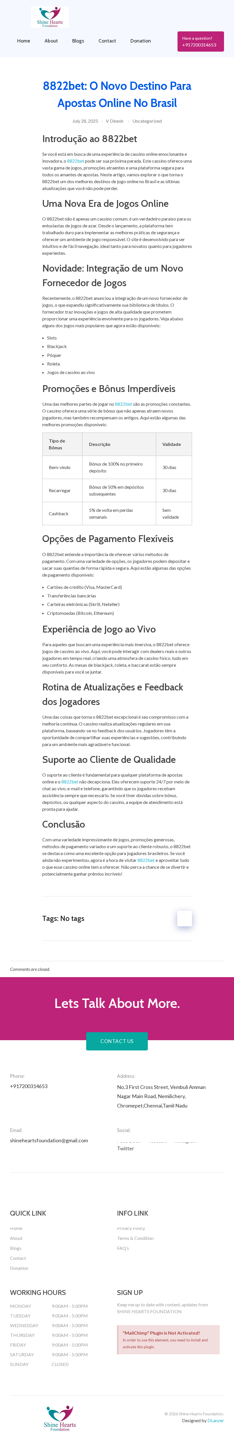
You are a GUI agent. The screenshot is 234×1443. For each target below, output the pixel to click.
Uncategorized (147, 121)
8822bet (75, 160)
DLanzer (215, 1420)
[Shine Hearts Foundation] (60, 17)
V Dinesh (114, 121)
